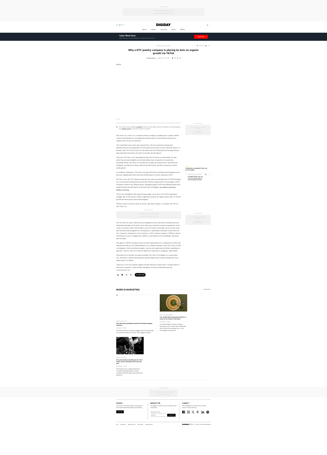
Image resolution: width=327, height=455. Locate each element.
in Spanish (139, 127)
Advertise (123, 424)
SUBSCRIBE (201, 36)
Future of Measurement (166, 314)
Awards (182, 29)
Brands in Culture (121, 321)
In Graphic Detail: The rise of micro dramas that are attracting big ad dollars (195, 178)
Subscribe (120, 411)
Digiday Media (149, 424)
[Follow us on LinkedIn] (203, 411)
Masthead (140, 424)
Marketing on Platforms (163, 45)
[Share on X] (126, 275)
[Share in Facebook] (172, 58)
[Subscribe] (208, 25)
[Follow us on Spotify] (207, 411)
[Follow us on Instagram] (188, 411)
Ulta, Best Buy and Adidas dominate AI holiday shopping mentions (134, 324)
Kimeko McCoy (152, 58)
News (144, 29)
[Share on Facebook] (122, 275)
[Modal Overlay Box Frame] (163, 414)
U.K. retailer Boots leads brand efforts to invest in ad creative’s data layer (173, 318)
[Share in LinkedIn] (177, 58)
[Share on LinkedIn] (118, 275)
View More (207, 289)
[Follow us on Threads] (198, 411)
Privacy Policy (132, 424)
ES (209, 45)
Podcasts (164, 29)
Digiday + (153, 29)
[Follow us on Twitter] (193, 411)
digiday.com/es (126, 129)
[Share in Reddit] (180, 58)
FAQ (117, 424)
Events (173, 29)
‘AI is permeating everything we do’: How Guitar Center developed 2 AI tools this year (129, 361)
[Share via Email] (131, 275)
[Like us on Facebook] (183, 411)
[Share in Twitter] (175, 58)
